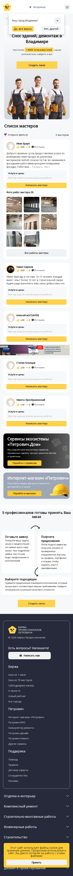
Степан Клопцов (25, 362)
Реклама (13, 780)
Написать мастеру (37, 185)
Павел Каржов (24, 266)
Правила (13, 764)
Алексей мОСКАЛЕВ (27, 315)
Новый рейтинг (17, 696)
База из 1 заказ (17, 674)
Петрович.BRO (16, 722)
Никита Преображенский (30, 399)
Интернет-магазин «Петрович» (26, 717)
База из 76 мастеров (20, 680)
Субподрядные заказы (21, 685)
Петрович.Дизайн (18, 733)
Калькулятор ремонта (21, 727)
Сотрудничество (18, 775)
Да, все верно (23, 29)
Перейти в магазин (24, 493)
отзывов (39, 146)
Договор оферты (18, 770)
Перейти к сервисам (24, 463)
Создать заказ (37, 65)
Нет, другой (51, 28)
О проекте (14, 690)
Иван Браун (23, 143)
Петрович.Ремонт (18, 738)
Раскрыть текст (41, 166)
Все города (14, 701)
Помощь (13, 759)
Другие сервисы (17, 743)
